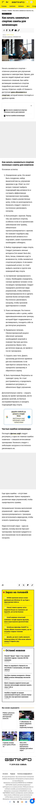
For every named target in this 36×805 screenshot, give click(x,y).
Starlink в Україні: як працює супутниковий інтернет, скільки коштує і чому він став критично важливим (17, 695)
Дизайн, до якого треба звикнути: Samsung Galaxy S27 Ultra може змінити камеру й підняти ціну (17, 639)
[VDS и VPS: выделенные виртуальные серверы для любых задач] (26, 736)
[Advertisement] (18, 139)
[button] (3, 2)
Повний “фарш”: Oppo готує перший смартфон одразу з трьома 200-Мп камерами (16, 658)
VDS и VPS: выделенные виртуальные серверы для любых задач (26, 746)
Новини (10, 10)
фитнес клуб (15, 433)
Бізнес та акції (7, 13)
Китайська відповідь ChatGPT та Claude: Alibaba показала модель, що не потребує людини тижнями (17, 629)
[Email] (15, 30)
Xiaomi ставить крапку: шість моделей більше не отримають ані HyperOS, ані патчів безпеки (16, 610)
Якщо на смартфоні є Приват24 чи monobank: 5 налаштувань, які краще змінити (17, 668)
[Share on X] (9, 30)
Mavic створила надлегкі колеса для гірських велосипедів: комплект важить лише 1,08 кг (17, 685)
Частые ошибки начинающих (15, 115)
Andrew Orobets (10, 34)
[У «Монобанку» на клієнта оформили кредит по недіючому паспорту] (26, 715)
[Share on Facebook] (6, 30)
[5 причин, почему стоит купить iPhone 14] (9, 736)
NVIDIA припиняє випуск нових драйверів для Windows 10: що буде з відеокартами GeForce (16, 600)
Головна (4, 10)
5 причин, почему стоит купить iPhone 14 (9, 744)
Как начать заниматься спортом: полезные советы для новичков (15, 111)
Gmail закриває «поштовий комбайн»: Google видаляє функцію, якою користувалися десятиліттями (16, 619)
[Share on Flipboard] (12, 30)
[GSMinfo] (18, 2)
